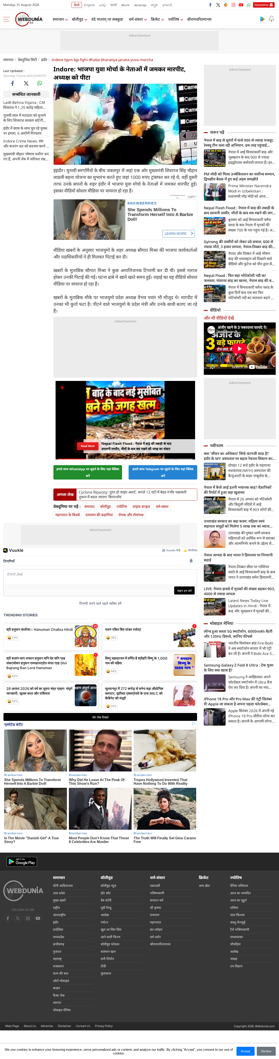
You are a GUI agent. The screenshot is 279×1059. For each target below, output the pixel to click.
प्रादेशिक (58, 929)
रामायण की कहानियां (99, 514)
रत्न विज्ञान (236, 966)
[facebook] (210, 5)
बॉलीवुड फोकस (110, 944)
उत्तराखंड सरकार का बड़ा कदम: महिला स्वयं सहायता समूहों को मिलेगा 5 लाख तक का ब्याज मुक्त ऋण (236, 524)
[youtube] (241, 5)
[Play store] (262, 18)
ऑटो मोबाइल (61, 980)
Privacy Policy (104, 1026)
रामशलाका (236, 937)
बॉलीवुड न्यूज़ (108, 885)
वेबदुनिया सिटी (27, 59)
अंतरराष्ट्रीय (59, 915)
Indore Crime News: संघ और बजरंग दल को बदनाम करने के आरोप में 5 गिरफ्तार (26, 143)
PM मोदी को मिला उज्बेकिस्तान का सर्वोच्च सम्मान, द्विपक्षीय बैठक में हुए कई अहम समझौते (239, 176)
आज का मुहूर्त (238, 900)
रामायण (154, 915)
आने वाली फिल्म (110, 937)
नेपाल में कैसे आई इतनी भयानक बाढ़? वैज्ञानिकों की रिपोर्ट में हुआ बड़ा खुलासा (237, 490)
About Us (30, 1026)
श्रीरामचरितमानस (199, 19)
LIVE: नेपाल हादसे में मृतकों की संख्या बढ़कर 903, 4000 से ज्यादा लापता (239, 591)
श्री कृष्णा (155, 907)
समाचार (58, 19)
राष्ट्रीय (56, 907)
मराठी (113, 5)
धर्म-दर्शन (155, 937)
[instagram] (233, 5)
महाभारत (155, 922)
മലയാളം (140, 5)
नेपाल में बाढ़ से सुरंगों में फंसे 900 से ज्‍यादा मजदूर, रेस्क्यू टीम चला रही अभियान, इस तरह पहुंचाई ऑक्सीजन (239, 143)
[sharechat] (226, 5)
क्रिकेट (155, 19)
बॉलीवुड (77, 19)
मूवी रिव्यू (106, 907)
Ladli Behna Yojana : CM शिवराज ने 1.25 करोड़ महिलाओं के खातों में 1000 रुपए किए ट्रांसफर (24, 105)
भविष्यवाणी (157, 893)
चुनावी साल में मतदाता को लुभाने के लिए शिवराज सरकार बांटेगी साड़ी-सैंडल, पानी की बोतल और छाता (24, 118)
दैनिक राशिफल (239, 885)
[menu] (7, 19)
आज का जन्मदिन (240, 893)
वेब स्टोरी (106, 900)
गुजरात (57, 951)
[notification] (271, 18)
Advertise (47, 1026)
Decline (266, 1051)
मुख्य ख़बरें (59, 900)
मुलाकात (106, 973)
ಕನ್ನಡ (154, 5)
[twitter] (218, 5)
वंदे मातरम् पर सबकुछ (107, 19)
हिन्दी (77, 5)
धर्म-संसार (136, 19)
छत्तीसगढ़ (58, 944)
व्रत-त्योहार (156, 929)
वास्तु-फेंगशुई (237, 922)
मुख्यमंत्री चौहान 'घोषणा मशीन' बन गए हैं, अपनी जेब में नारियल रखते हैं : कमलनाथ (26, 156)
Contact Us (83, 1026)
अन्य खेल (204, 885)
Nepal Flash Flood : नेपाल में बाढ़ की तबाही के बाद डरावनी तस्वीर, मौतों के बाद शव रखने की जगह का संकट (239, 210)
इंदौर (44, 59)
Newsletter (262, 5)
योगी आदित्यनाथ (63, 885)
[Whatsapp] (248, 5)
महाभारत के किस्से (67, 514)
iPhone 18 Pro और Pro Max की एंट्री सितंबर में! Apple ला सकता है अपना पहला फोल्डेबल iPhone (238, 701)
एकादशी (155, 885)
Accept (245, 1051)
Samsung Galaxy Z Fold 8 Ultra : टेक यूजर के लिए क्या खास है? (238, 668)
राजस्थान (58, 966)
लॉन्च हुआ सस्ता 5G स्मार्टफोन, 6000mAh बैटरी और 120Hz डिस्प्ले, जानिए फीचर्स (238, 634)
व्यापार (57, 1002)
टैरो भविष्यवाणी (239, 929)
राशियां (234, 907)
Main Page (12, 1026)
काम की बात (60, 973)
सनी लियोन (107, 958)
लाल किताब (237, 915)
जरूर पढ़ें (217, 132)
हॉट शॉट (106, 893)
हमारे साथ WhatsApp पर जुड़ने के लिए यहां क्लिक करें (87, 472)
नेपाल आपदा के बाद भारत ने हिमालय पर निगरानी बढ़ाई (238, 557)
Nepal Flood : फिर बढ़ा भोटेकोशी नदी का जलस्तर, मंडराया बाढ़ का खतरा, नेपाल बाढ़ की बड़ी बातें (239, 278)
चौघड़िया (235, 944)
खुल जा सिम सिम (111, 929)
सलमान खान (108, 951)
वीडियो (215, 310)
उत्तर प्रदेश (59, 893)
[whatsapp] (40, 83)
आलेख (105, 915)
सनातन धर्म (156, 900)
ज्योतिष (173, 19)
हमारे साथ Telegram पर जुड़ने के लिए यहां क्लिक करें (163, 472)
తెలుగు (125, 5)
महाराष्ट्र (57, 958)
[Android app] (22, 861)
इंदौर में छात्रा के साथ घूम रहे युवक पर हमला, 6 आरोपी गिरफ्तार (25, 130)
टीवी (103, 966)
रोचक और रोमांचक (131, 514)
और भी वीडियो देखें (219, 318)
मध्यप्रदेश (58, 937)
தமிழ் (102, 5)
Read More (88, 446)
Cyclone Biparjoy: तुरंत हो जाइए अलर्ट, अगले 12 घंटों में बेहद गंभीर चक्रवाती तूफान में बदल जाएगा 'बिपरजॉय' (132, 494)
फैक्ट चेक (59, 995)
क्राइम (56, 988)
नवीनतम (216, 445)
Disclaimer (64, 1026)
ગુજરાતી (167, 5)
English (89, 5)
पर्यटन (104, 922)
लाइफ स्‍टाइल (141, 506)
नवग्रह (233, 958)
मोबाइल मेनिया (221, 623)
